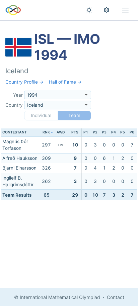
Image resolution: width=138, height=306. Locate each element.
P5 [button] (122, 132)
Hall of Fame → (65, 82)
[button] (46, 132)
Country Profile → (24, 82)
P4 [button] (113, 132)
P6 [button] (132, 132)
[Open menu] (125, 10)
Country (14, 105)
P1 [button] (85, 132)
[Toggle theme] (89, 10)
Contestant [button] (14, 132)
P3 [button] (104, 132)
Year (18, 95)
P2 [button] (95, 132)
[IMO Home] (13, 10)
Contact (115, 297)
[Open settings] (106, 10)
